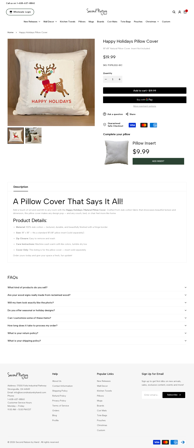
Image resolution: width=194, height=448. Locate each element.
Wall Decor (102, 386)
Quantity (107, 73)
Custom (101, 430)
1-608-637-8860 (26, 3)
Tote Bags (102, 415)
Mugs (99, 400)
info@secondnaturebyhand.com (30, 392)
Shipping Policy (59, 391)
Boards (100, 405)
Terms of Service (60, 405)
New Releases (104, 381)
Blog (54, 415)
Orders (55, 410)
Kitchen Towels (104, 391)
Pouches (101, 420)
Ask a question (115, 114)
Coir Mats (102, 410)
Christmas (102, 425)
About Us (56, 381)
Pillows (100, 396)
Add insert (158, 161)
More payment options (144, 106)
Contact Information (62, 386)
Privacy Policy (59, 400)
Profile (55, 420)
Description (20, 186)
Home (10, 32)
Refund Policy (59, 396)
